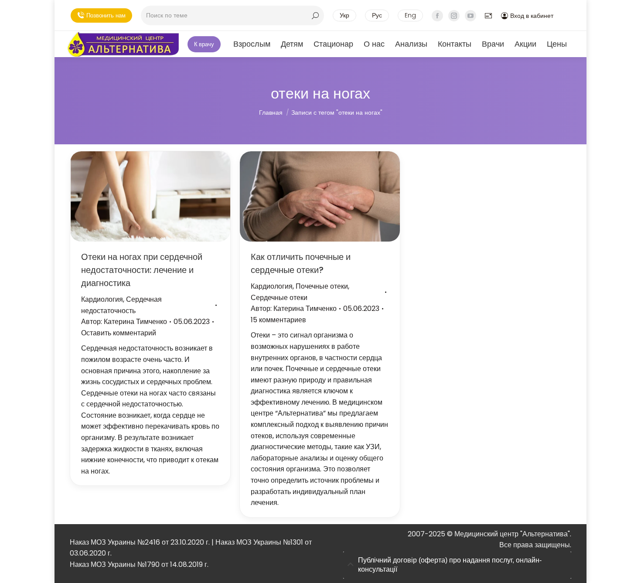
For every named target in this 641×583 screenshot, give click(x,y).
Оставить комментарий (118, 333)
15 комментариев (278, 320)
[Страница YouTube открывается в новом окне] (470, 15)
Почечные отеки (322, 286)
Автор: (124, 322)
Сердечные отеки (279, 298)
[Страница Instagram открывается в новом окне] (454, 15)
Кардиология (102, 299)
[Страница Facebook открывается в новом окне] (437, 15)
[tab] (457, 565)
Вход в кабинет (531, 15)
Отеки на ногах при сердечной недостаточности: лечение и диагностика (141, 270)
